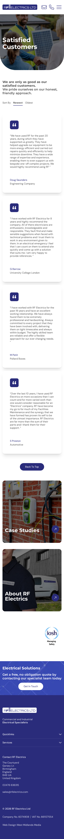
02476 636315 (10, 785)
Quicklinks (8, 734)
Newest (18, 102)
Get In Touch (31, 686)
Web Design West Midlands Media (21, 825)
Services (7, 742)
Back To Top (32, 466)
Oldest (29, 102)
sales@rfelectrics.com (15, 792)
